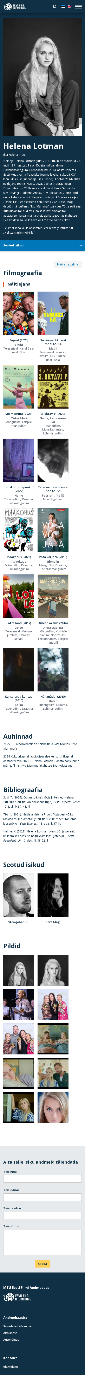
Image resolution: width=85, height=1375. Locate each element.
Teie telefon (12, 1208)
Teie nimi (10, 1172)
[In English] (69, 6)
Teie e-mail (11, 1190)
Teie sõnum (11, 1226)
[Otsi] (54, 6)
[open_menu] (78, 6)
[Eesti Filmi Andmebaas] (14, 6)
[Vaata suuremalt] (42, 77)
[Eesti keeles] (63, 6)
